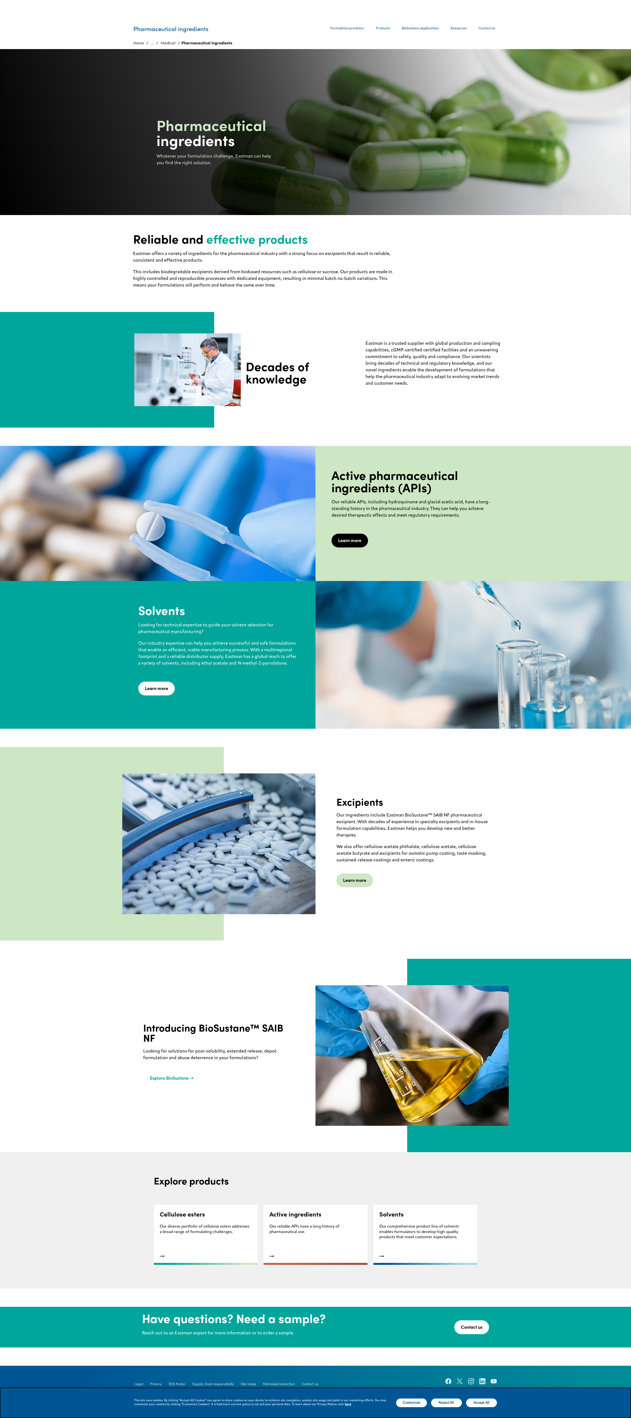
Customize (411, 1402)
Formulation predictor (347, 28)
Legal (138, 1384)
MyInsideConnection (279, 1384)
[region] (315, 1403)
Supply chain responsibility (213, 1384)
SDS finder (177, 1384)
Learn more (349, 540)
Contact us (486, 28)
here (348, 1404)
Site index (248, 1384)
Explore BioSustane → (171, 1078)
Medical (168, 42)
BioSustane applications (420, 28)
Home (138, 42)
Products (383, 28)
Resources (459, 28)
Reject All (446, 1402)
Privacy (156, 1384)
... (152, 42)
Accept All (481, 1402)
